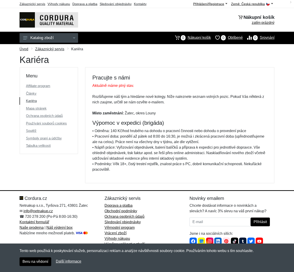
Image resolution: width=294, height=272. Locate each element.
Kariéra (31, 101)
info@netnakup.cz (38, 211)
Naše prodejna (32, 228)
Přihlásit (260, 222)
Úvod (24, 49)
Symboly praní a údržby (44, 138)
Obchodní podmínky (121, 211)
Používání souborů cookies (46, 123)
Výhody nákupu (59, 4)
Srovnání (264, 38)
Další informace (68, 261)
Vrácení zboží (116, 233)
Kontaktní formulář (34, 222)
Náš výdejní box (59, 228)
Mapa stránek (36, 108)
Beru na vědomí (35, 262)
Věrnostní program (120, 228)
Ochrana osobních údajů (44, 116)
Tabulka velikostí (38, 145)
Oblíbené (232, 38)
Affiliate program (38, 86)
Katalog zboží (42, 38)
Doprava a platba (84, 4)
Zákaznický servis (32, 4)
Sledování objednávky (116, 4)
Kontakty (140, 4)
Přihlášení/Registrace (208, 4)
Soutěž (31, 131)
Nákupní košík (196, 38)
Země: (248, 4)
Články (31, 93)
